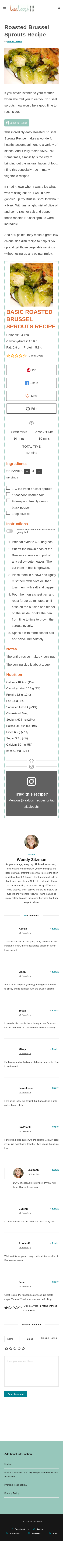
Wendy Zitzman (14, 42)
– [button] (27, 471)
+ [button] (39, 471)
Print (34, 408)
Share (34, 382)
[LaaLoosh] (22, 8)
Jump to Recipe (18, 122)
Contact (8, 1464)
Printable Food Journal (15, 1485)
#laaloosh (31, 806)
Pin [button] (33, 370)
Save (33, 395)
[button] (8, 355)
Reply (55, 928)
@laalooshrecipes (33, 800)
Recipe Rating (49, 1337)
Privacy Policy (11, 1493)
